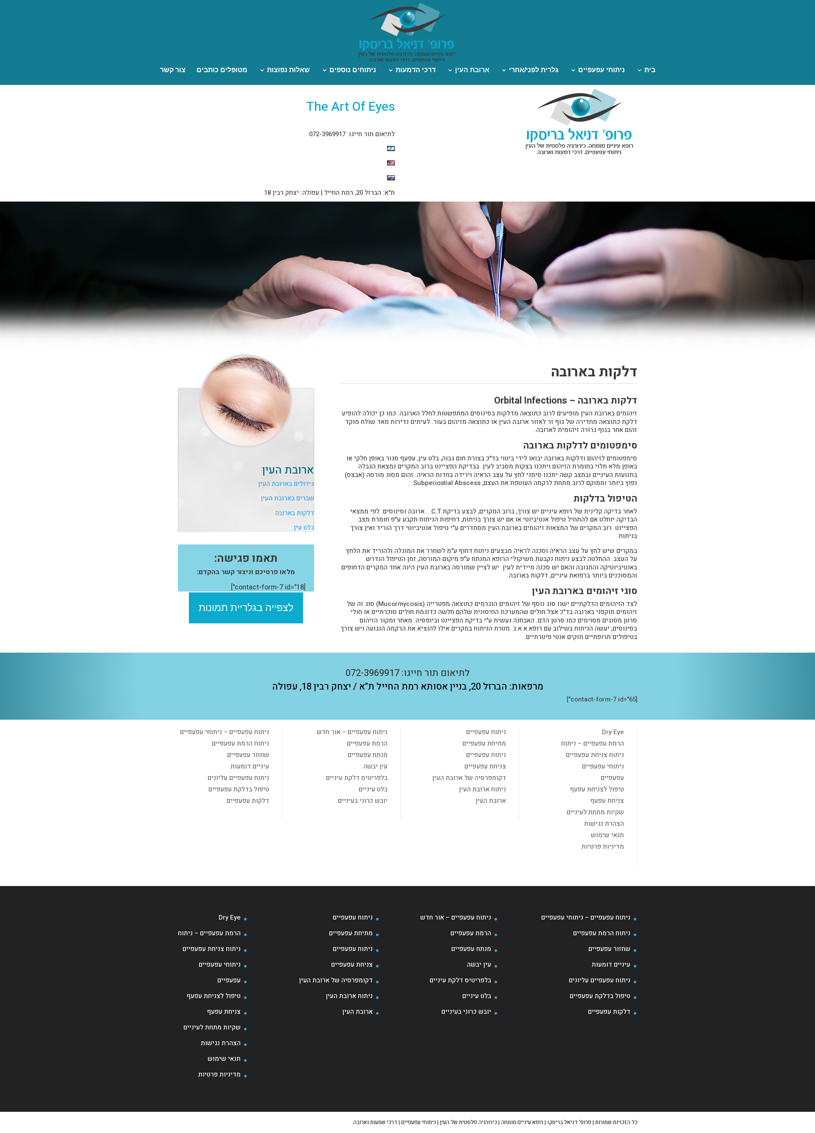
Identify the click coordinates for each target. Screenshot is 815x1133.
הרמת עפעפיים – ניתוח (592, 743)
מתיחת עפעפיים (484, 743)
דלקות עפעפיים (248, 800)
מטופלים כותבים (222, 70)
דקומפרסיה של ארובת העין (469, 777)
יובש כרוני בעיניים (363, 800)
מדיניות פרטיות (603, 846)
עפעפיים (612, 777)
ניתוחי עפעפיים (601, 70)
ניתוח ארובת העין (482, 789)
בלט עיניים (373, 789)
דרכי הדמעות (416, 70)
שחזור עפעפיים (248, 755)
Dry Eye (613, 732)
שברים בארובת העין (287, 498)
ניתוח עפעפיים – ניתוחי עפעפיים (224, 732)
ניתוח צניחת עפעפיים (595, 755)
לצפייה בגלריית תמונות (246, 607)
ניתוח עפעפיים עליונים (238, 777)
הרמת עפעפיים (367, 743)
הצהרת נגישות (604, 823)
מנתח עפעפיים (368, 755)
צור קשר (172, 70)
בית (649, 70)
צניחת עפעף (607, 800)
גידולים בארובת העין (286, 483)
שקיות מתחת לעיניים (595, 812)
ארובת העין (472, 70)
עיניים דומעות (249, 766)
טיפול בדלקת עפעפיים (238, 789)
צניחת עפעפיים (485, 766)
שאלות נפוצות (288, 70)
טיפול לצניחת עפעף (597, 789)
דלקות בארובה (294, 513)
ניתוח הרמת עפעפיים (240, 743)
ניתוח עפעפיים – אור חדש (352, 732)
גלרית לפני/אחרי (534, 70)
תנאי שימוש (607, 835)
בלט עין (304, 527)
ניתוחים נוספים (352, 70)
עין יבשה (375, 766)
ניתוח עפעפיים (486, 732)
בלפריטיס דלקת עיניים (357, 777)
